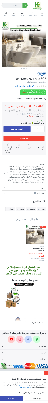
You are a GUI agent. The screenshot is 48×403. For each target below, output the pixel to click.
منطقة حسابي (23, 385)
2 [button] (24, 68)
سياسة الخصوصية (25, 387)
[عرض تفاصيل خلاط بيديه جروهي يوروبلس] (35, 234)
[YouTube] (11, 339)
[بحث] (25, 5)
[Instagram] (20, 339)
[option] (24, 44)
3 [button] (26, 68)
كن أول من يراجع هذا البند (24, 86)
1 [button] (21, 68)
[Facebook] (28, 339)
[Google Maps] (36, 339)
